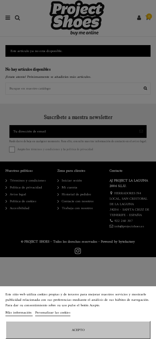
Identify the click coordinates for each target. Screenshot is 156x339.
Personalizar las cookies (52, 313)
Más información (19, 313)
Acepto (78, 330)
